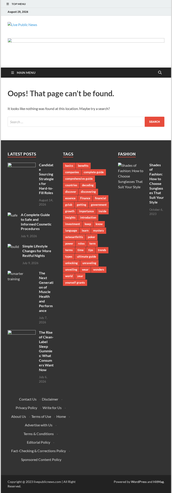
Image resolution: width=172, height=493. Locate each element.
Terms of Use (41, 416)
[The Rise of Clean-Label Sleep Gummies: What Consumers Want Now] (22, 333)
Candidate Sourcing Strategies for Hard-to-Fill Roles (46, 179)
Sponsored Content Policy (41, 459)
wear (85, 269)
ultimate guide (86, 256)
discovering (88, 191)
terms (69, 250)
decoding (88, 185)
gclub (68, 204)
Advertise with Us (38, 425)
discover (70, 191)
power (69, 243)
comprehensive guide (79, 178)
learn (85, 230)
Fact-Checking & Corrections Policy (38, 451)
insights (70, 217)
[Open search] (160, 73)
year (80, 276)
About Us (18, 416)
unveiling (71, 269)
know (99, 224)
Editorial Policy (38, 442)
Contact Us (28, 399)
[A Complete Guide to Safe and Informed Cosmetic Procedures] (12, 215)
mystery (98, 230)
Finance (85, 198)
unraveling (89, 263)
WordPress (139, 482)
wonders (98, 269)
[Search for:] (86, 122)
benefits (83, 165)
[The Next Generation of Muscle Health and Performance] (22, 273)
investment (72, 224)
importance (86, 211)
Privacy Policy (26, 407)
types (68, 256)
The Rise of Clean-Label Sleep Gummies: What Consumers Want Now (46, 351)
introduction (88, 217)
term (92, 243)
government (99, 204)
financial (100, 198)
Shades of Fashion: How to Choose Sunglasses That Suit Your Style (156, 183)
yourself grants (75, 282)
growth (69, 211)
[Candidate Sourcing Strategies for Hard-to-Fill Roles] (22, 165)
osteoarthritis (74, 237)
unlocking (71, 263)
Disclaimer (50, 399)
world (69, 276)
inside (102, 211)
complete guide (94, 172)
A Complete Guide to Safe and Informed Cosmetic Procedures (36, 222)
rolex (81, 243)
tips (90, 250)
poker (91, 237)
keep (88, 224)
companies (72, 172)
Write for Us (52, 407)
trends (102, 250)
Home (61, 416)
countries (71, 185)
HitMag (158, 482)
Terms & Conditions (39, 434)
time (80, 250)
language (71, 230)
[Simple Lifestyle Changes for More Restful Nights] (13, 246)
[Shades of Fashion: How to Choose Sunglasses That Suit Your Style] (132, 165)
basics (69, 165)
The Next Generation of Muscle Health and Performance (46, 291)
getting (81, 204)
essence (70, 198)
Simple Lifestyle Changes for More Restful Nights (36, 251)
